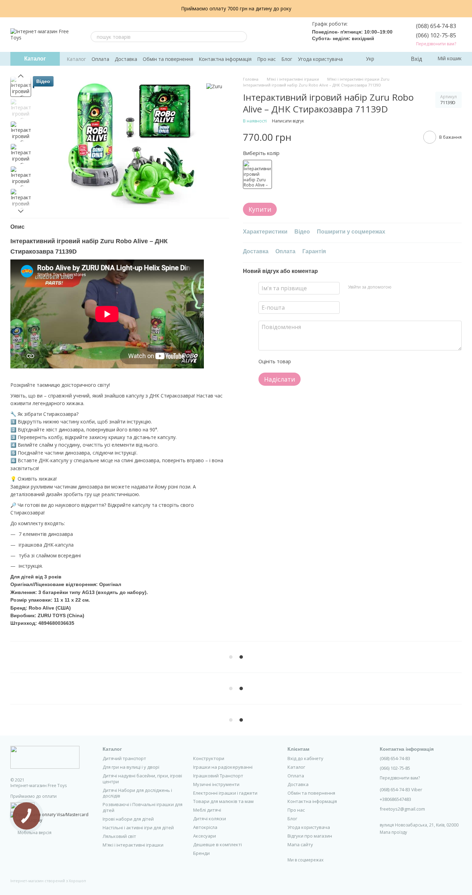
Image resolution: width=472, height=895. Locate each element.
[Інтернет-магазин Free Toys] (44, 757)
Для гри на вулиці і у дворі (131, 767)
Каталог (76, 59)
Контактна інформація (225, 59)
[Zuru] (214, 86)
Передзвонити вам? (436, 44)
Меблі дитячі (207, 810)
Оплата (100, 59)
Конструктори (208, 758)
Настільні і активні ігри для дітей (138, 827)
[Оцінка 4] (335, 361)
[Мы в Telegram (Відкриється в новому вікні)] (286, 34)
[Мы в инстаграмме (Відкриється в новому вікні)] (277, 34)
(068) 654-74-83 (436, 26)
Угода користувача (320, 59)
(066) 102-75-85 (436, 35)
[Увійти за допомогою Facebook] (399, 287)
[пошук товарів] (241, 36)
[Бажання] (390, 58)
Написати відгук (288, 121)
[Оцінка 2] (313, 361)
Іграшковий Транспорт (218, 776)
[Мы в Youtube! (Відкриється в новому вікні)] (269, 34)
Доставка (126, 59)
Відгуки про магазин (309, 836)
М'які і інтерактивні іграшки (133, 845)
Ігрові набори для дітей (128, 819)
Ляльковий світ (119, 836)
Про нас (266, 59)
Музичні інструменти (216, 784)
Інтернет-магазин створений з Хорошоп (48, 880)
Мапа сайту (300, 844)
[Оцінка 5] (346, 361)
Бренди (201, 853)
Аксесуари (204, 836)
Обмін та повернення (168, 59)
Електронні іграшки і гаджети (225, 793)
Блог (286, 59)
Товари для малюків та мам (223, 801)
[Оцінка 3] (324, 361)
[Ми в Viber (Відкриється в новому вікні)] (294, 34)
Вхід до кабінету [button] (305, 758)
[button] (466, 9)
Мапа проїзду (393, 832)
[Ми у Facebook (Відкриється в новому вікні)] (261, 34)
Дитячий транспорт (124, 758)
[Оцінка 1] (302, 361)
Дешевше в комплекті (217, 844)
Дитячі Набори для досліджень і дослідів (137, 793)
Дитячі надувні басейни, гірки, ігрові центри (142, 779)
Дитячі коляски (209, 818)
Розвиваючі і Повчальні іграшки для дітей (142, 807)
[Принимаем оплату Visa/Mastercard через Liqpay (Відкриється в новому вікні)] (51, 817)
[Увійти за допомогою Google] (410, 287)
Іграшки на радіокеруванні (223, 767)
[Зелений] (257, 174)
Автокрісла (205, 827)
